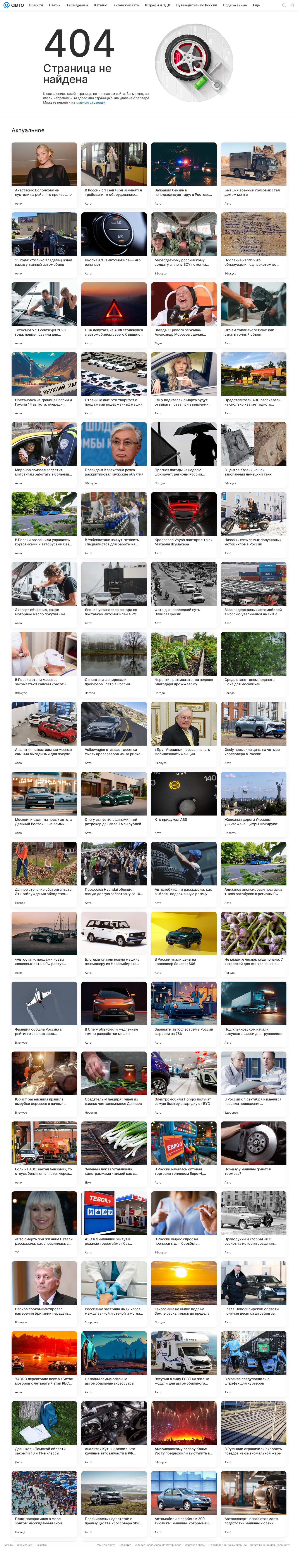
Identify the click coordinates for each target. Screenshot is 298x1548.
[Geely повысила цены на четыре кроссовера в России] (253, 734)
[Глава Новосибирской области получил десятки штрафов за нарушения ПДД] (253, 1294)
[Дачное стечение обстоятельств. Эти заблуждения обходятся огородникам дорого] (44, 874)
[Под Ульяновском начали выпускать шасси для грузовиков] (253, 1014)
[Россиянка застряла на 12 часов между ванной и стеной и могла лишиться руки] (114, 1294)
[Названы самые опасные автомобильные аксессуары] (114, 1364)
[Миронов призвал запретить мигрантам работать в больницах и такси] (44, 455)
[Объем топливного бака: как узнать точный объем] (253, 315)
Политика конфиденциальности (270, 1544)
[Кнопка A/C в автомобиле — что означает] (114, 245)
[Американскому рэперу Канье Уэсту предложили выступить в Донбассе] (184, 1434)
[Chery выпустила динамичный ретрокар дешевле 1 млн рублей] (114, 804)
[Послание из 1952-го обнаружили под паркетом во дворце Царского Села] (253, 245)
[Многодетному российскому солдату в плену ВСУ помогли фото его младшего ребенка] (184, 245)
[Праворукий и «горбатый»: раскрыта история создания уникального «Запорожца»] (253, 1224)
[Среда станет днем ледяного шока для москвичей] (253, 665)
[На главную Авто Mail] (17, 5)
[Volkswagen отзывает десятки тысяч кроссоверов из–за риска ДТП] (114, 734)
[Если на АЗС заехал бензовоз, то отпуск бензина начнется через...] (44, 1154)
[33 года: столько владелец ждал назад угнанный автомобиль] (44, 245)
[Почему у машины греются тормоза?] (253, 1154)
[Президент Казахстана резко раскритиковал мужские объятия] (114, 455)
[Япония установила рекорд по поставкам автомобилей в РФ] (114, 595)
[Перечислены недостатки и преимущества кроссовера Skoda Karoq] (114, 1504)
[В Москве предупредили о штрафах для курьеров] (253, 1364)
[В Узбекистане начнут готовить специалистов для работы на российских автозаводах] (114, 525)
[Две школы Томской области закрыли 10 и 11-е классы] (44, 1434)
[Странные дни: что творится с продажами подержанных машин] (114, 385)
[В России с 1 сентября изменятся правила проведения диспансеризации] (253, 1084)
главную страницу (90, 102)
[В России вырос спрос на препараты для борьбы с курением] (184, 1224)
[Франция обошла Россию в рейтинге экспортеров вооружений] (44, 1014)
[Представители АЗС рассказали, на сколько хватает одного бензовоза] (253, 385)
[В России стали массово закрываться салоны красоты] (44, 665)
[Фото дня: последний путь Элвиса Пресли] (184, 595)
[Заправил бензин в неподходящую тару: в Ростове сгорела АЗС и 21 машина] (184, 175)
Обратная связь (195, 1544)
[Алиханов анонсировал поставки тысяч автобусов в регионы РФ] (253, 874)
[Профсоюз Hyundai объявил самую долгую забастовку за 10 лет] (114, 874)
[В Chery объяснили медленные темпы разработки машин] (114, 1014)
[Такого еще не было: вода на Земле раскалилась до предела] (184, 1294)
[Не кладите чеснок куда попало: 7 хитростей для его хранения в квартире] (253, 944)
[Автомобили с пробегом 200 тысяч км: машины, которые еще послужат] (184, 1504)
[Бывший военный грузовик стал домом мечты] (253, 175)
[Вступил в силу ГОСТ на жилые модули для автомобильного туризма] (184, 1364)
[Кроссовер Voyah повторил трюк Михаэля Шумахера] (184, 525)
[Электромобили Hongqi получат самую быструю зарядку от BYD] (184, 1084)
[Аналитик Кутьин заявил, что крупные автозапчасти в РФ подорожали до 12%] (114, 1434)
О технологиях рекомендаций (228, 1544)
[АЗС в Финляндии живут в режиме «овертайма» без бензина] (114, 1224)
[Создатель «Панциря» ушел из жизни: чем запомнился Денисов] (114, 1084)
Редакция (125, 1544)
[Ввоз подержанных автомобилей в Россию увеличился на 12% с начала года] (253, 595)
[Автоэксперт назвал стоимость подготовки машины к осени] (253, 1504)
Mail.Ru (9, 1544)
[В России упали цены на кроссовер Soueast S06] (184, 944)
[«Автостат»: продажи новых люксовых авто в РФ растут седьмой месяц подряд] (44, 944)
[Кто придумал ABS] (184, 804)
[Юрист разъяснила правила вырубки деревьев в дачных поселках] (44, 1084)
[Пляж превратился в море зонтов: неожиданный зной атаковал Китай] (44, 1504)
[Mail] (6, 5)
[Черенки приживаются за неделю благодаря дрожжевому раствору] (184, 665)
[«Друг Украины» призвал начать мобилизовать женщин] (184, 734)
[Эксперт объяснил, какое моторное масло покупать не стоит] (44, 595)
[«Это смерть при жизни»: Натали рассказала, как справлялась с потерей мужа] (44, 1224)
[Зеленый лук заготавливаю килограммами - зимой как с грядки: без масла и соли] (114, 1154)
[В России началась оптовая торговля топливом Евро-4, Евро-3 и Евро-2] (184, 1154)
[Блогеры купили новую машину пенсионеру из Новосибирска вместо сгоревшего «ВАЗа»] (114, 944)
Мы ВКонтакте (106, 1544)
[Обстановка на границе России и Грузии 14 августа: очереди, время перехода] (44, 385)
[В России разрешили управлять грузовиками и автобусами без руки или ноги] (44, 525)
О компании (24, 1544)
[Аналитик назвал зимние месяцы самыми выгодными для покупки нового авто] (44, 734)
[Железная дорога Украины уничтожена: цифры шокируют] (253, 804)
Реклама (41, 1544)
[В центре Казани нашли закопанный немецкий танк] (253, 455)
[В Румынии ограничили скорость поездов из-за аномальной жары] (253, 1434)
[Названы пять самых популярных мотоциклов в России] (253, 525)
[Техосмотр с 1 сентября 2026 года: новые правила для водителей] (44, 315)
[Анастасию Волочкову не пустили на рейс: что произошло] (44, 175)
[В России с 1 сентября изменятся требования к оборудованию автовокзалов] (114, 175)
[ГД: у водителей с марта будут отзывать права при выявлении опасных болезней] (184, 385)
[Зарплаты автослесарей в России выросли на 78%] (184, 1014)
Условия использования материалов (158, 1544)
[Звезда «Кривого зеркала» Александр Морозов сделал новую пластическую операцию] (184, 315)
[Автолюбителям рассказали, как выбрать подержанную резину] (184, 874)
